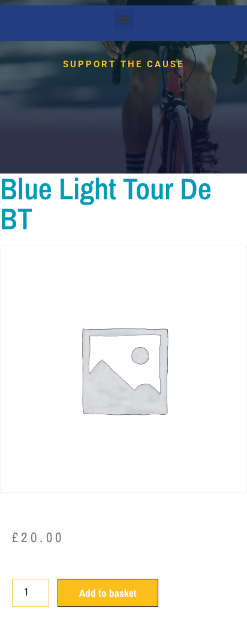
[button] (124, 19)
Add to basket (108, 593)
